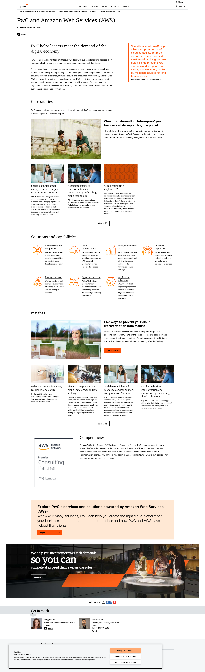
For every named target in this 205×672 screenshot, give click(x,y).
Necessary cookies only (125, 656)
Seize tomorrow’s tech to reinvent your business (38, 11)
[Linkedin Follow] (110, 602)
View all (101, 223)
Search (182, 6)
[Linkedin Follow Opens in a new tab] (45, 628)
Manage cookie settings (125, 662)
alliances (93, 11)
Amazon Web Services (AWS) (109, 11)
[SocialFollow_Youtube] (114, 602)
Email (50, 629)
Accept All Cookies (125, 650)
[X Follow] (103, 602)
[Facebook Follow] (107, 602)
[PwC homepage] (24, 5)
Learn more (111, 350)
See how (37, 577)
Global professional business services (73, 11)
